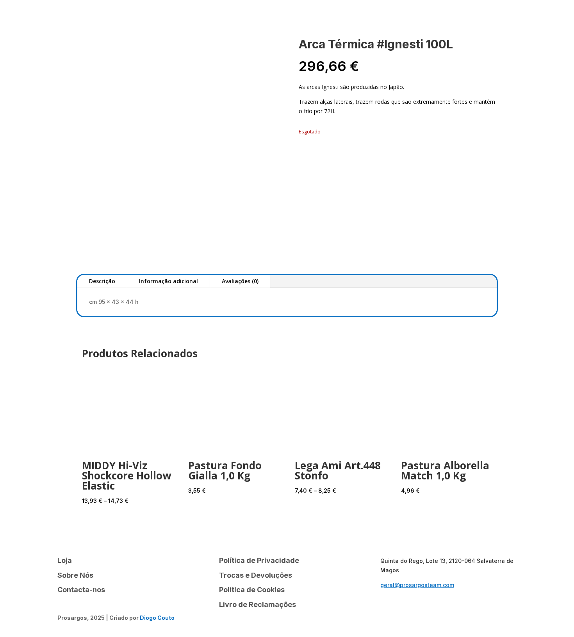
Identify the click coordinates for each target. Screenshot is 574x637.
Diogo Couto (157, 617)
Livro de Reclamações (257, 604)
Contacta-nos (164, 17)
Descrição (102, 281)
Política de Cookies (252, 590)
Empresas (522, 16)
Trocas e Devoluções (255, 575)
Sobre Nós (75, 575)
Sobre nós (110, 17)
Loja (67, 17)
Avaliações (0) (240, 281)
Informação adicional (168, 281)
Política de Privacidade (259, 560)
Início (40, 17)
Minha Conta (224, 17)
